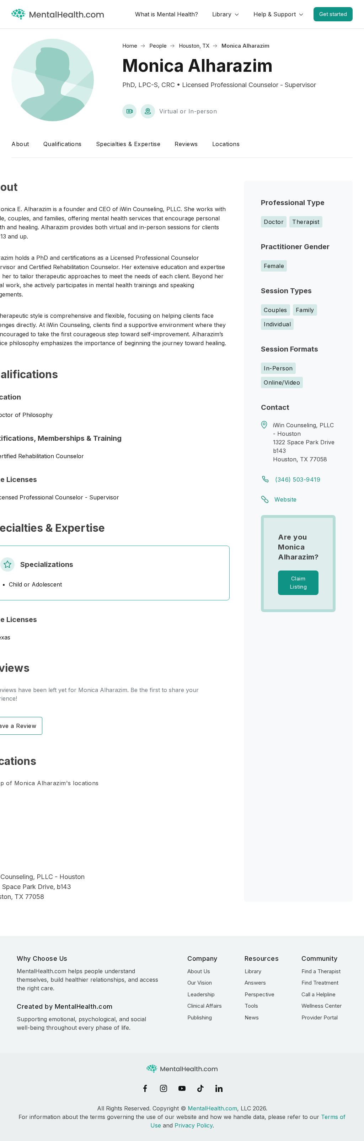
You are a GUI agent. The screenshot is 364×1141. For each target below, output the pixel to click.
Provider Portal (319, 1017)
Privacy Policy (194, 1125)
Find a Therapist (321, 971)
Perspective (259, 994)
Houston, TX (194, 45)
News (252, 1017)
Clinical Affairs (204, 1005)
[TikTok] (200, 1088)
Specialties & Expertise (128, 144)
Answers (255, 982)
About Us (198, 971)
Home (129, 45)
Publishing (199, 1017)
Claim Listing (298, 582)
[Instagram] (163, 1088)
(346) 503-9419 (297, 479)
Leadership (201, 994)
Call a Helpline (318, 994)
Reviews (186, 144)
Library (221, 14)
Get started (333, 14)
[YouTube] (182, 1088)
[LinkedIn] (219, 1088)
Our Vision (199, 982)
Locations (226, 144)
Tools (251, 1005)
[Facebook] (145, 1088)
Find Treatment (319, 982)
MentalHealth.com (212, 1108)
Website (285, 499)
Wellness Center (321, 1005)
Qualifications (62, 144)
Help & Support (274, 14)
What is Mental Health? (166, 14)
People (158, 45)
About (20, 144)
